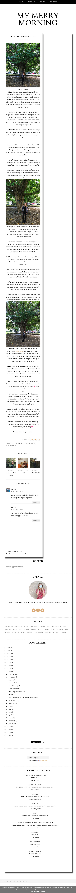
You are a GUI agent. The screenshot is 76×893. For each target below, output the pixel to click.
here (29, 175)
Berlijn (26, 626)
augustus (11, 703)
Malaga (40, 629)
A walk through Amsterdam (17, 686)
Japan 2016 (55, 626)
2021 (8, 662)
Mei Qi (13, 507)
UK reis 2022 (15, 632)
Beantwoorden (36, 502)
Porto (53, 629)
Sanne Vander (19, 351)
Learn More (35, 891)
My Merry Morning (38, 19)
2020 (8, 665)
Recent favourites (14, 689)
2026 (8, 648)
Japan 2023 (8, 629)
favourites (31, 443)
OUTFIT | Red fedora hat (17, 692)
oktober (11, 680)
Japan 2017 (63, 626)
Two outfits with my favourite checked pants (23, 697)
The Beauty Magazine (34, 784)
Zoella (35, 813)
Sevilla (7, 632)
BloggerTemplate (25, 881)
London (33, 629)
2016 (8, 729)
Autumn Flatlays (14, 683)
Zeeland (30, 632)
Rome (66, 629)
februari (11, 721)
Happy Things (35, 777)
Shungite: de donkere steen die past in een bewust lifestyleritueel (34, 787)
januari (11, 723)
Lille (20, 629)
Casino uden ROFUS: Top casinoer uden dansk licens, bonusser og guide (34, 806)
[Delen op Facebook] (29, 439)
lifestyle (9, 445)
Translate (44, 761)
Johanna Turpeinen (35, 851)
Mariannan (35, 832)
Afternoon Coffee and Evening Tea (35, 775)
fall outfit (24, 443)
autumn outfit (15, 443)
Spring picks (35, 834)
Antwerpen (9, 626)
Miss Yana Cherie (35, 842)
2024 (8, 654)
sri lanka (64, 632)
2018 (8, 671)
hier (25, 135)
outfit (14, 445)
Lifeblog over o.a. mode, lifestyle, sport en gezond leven (35, 823)
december (12, 674)
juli (10, 706)
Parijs (47, 629)
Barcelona (18, 626)
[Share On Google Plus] (39, 439)
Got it (43, 891)
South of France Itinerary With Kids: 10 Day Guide (35, 796)
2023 (8, 656)
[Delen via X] (33, 439)
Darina (13, 489)
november (12, 677)
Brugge (42, 626)
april (10, 715)
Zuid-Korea (39, 632)
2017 (8, 726)
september (12, 700)
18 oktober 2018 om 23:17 (17, 509)
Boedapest (34, 626)
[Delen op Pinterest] (36, 439)
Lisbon (26, 629)
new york (56, 632)
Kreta (15, 629)
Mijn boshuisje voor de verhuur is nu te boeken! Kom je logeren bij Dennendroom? (35, 825)
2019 (8, 668)
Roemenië (60, 629)
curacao (48, 632)
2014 (8, 735)
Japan (48, 626)
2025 (8, 651)
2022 (8, 659)
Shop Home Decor (35, 844)
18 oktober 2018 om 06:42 (17, 491)
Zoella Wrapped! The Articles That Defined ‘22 (35, 815)
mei (10, 712)
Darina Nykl (34, 803)
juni (10, 709)
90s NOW (12, 694)
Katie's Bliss (35, 794)
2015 (8, 732)
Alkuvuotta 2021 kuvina (34, 854)
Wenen (23, 632)
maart (10, 718)
